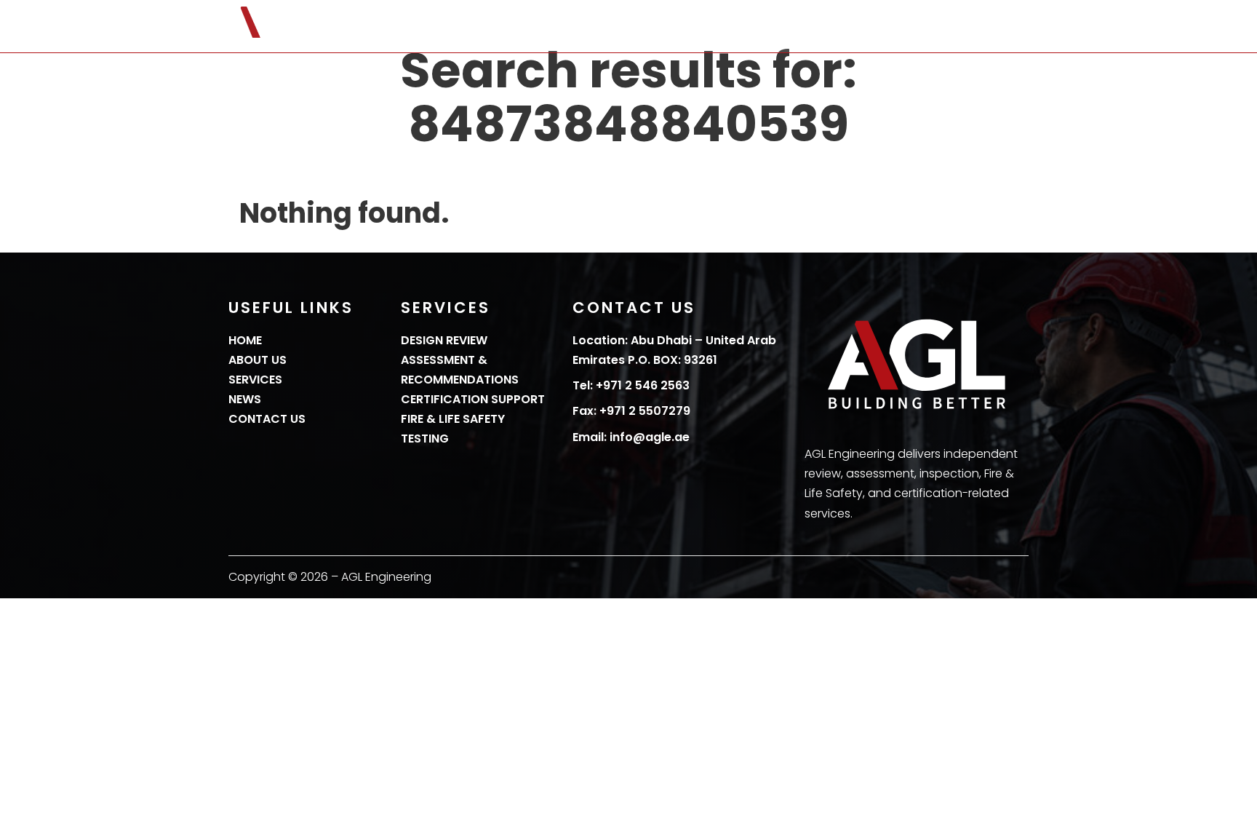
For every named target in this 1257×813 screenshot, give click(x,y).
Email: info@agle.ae (631, 437)
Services (829, 26)
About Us (751, 26)
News (913, 26)
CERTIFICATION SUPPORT (473, 399)
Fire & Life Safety (453, 419)
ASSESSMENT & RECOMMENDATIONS (460, 370)
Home (684, 26)
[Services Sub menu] (869, 26)
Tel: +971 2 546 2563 (631, 385)
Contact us (990, 26)
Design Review (444, 340)
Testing (425, 438)
